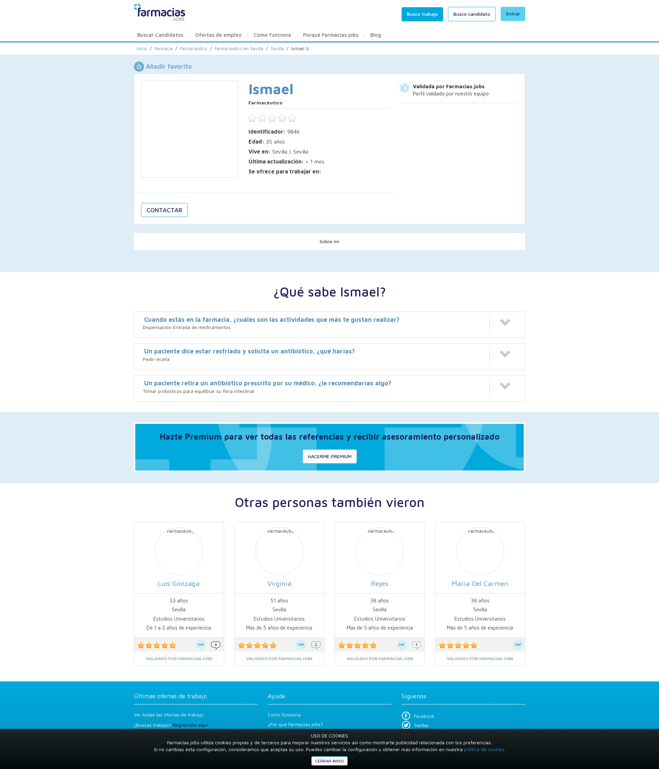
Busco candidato (471, 14)
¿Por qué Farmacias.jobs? (295, 724)
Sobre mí (329, 241)
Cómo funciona (272, 35)
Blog (375, 35)
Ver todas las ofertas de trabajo (169, 714)
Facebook (424, 716)
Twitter (421, 725)
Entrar (513, 13)
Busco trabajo (422, 14)
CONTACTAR (164, 210)
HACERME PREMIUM (329, 456)
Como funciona (284, 714)
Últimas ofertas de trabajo (170, 696)
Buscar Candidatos (160, 35)
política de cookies (484, 749)
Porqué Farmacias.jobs (330, 35)
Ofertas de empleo (218, 35)
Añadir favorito (169, 66)
